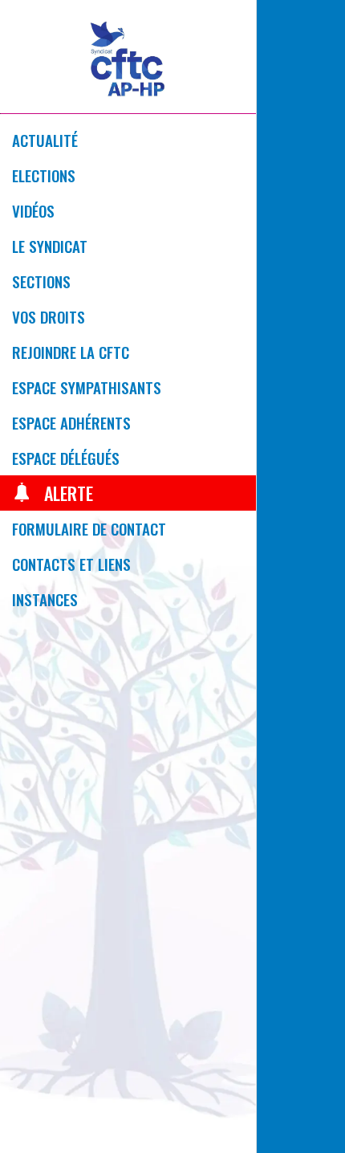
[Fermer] (279, 22)
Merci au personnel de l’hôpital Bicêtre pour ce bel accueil (300, 731)
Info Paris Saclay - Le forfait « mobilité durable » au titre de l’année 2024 (299, 179)
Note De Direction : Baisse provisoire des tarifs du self (271, 992)
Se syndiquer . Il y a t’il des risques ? (329, 731)
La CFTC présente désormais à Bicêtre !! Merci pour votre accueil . (271, 731)
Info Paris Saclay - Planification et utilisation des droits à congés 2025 (300, 469)
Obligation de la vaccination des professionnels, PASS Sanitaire (329, 469)
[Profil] (324, 22)
